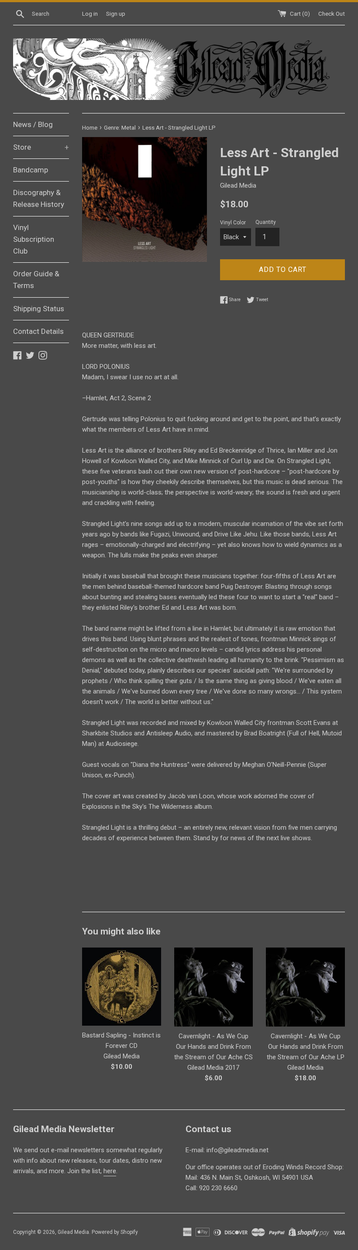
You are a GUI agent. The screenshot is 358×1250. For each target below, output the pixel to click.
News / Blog (33, 124)
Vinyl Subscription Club (33, 239)
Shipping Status (38, 308)
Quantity (265, 222)
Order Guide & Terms (36, 279)
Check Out (331, 13)
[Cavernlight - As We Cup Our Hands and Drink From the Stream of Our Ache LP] (305, 987)
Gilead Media (73, 1232)
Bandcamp (30, 169)
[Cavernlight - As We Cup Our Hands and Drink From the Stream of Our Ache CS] (213, 987)
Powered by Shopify (115, 1232)
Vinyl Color (233, 223)
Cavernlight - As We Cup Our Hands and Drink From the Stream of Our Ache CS (213, 1046)
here (109, 1171)
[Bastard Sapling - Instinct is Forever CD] (121, 987)
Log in (90, 13)
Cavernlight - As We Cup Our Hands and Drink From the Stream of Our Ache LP (305, 1046)
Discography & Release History (38, 198)
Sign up (115, 13)
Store (41, 147)
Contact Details (38, 331)
